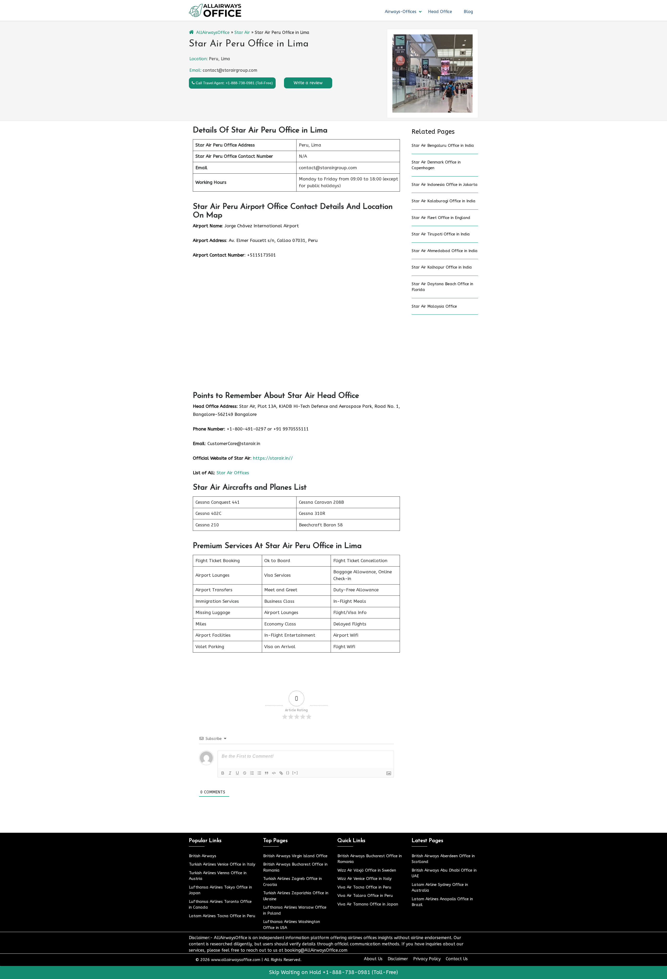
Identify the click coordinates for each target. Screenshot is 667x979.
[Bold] (222, 773)
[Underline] (237, 773)
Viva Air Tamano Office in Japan (367, 904)
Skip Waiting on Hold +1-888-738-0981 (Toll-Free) (333, 972)
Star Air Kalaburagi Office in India (443, 201)
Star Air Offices (233, 472)
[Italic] (230, 773)
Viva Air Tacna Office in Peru (364, 887)
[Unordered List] (259, 773)
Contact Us (457, 958)
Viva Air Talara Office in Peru (365, 895)
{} (288, 773)
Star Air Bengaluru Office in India (443, 145)
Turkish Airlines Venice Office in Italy (222, 864)
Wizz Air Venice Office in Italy (364, 878)
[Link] (281, 773)
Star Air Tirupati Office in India (441, 234)
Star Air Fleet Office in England (441, 217)
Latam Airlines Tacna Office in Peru (222, 916)
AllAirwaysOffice (213, 32)
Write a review (308, 82)
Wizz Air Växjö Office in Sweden (366, 870)
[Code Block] (273, 773)
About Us (373, 958)
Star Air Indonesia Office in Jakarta (445, 184)
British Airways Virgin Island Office (295, 856)
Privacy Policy (427, 958)
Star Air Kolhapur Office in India (442, 267)
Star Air (242, 32)
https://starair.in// (273, 458)
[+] (295, 773)
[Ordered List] (252, 773)
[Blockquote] (266, 773)
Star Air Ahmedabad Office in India (445, 250)
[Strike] (244, 773)
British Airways (202, 856)
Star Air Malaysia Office (434, 306)
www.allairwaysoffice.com (235, 959)
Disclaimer (398, 958)
